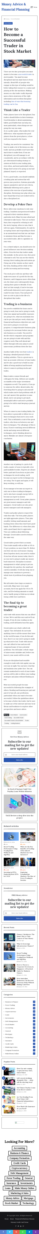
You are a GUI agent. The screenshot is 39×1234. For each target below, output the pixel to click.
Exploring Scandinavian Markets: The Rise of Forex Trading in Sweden (27, 876)
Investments (9, 1018)
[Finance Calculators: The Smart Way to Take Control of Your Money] (9, 937)
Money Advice (10, 1008)
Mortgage (8, 1034)
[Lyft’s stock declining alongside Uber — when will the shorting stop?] (9, 1081)
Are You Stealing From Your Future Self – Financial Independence (25, 1099)
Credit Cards (9, 1044)
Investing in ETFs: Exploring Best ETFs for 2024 (11, 874)
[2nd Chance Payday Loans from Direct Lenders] (9, 1091)
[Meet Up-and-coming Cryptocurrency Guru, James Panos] (9, 1071)
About (12, 1219)
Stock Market (15, 19)
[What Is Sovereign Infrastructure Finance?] (9, 947)
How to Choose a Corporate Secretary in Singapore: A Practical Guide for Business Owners (25, 969)
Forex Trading (10, 1005)
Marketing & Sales (11, 1047)
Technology (9, 1037)
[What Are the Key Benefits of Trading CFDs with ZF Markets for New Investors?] (27, 836)
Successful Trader (19, 717)
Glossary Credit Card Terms (19, 1222)
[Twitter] (18, 1226)
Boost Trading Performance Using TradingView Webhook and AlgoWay (10, 851)
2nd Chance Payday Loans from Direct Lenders (26, 1089)
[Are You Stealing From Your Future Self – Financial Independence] (9, 1100)
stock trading (8, 717)
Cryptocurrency (10, 1011)
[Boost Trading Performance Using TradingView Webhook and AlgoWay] (11, 836)
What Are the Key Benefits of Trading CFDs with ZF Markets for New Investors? (27, 851)
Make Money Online (12, 1053)
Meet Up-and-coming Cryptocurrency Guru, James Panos (25, 1071)
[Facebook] (16, 1226)
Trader (27, 720)
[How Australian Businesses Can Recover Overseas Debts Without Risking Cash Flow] (9, 981)
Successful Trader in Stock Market (13, 720)
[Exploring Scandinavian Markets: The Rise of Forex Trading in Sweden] (27, 862)
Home (7, 19)
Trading (6, 723)
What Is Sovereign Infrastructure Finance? (25, 945)
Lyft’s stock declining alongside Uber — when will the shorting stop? (25, 1080)
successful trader (25, 74)
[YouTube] (21, 1226)
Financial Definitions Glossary (24, 1219)
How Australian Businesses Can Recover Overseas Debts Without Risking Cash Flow (25, 982)
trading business (15, 723)
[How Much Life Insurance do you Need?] (9, 1109)
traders (29, 352)
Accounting (9, 1028)
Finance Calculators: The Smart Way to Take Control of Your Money (25, 936)
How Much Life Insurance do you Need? (26, 1108)
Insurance (8, 1041)
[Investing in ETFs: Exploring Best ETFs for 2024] (11, 862)
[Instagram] (23, 1226)
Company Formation (12, 1050)
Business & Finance (11, 1002)
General (8, 1031)
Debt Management (11, 1021)
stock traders (23, 715)
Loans (7, 1015)
